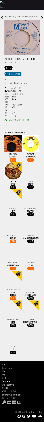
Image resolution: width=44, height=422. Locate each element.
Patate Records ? (7, 368)
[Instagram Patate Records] (23, 416)
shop (6, 16)
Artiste (7, 96)
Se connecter (6, 381)
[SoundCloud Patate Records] (40, 416)
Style (6, 104)
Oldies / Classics (32, 16)
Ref (5, 107)
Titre (6, 94)
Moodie (7, 62)
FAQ (3, 374)
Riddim (6, 102)
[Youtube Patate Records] (34, 416)
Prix (5, 112)
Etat (5, 110)
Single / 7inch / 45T (17, 16)
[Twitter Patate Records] (28, 416)
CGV (3, 371)
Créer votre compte (8, 384)
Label (6, 99)
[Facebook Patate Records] (19, 416)
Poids (6, 115)
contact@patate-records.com (11, 394)
